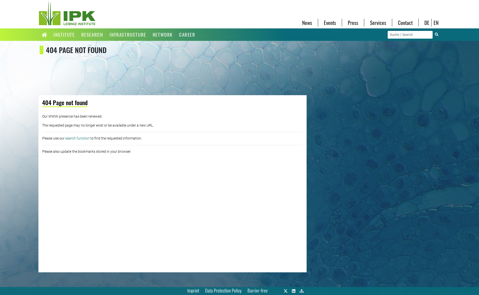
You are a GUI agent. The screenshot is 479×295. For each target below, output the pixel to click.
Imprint (193, 290)
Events (330, 22)
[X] (286, 290)
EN (436, 22)
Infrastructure (128, 34)
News (307, 22)
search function (77, 138)
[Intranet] (302, 290)
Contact (405, 22)
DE (426, 22)
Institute (64, 34)
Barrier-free (257, 290)
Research (92, 34)
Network (163, 34)
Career (187, 34)
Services (378, 22)
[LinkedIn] (294, 290)
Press (353, 22)
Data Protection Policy (223, 290)
